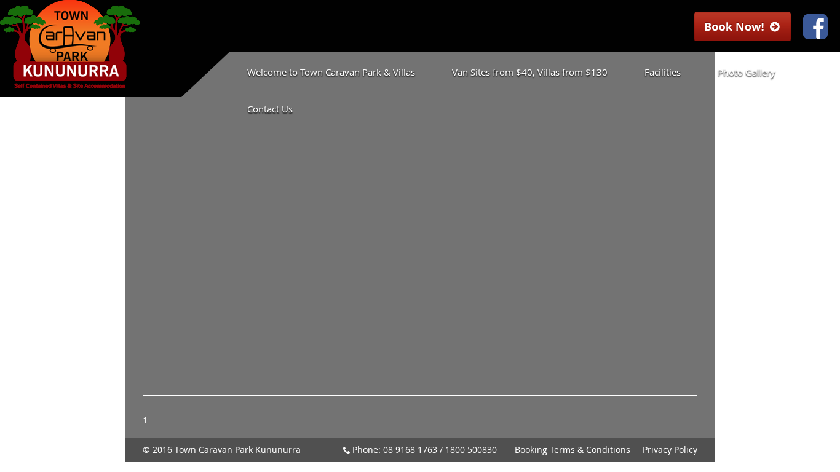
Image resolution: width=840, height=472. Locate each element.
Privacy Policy (670, 449)
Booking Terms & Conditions (572, 449)
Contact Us (270, 109)
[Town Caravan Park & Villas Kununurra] (70, 82)
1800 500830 (471, 449)
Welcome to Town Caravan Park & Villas (331, 72)
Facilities (662, 72)
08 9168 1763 (410, 449)
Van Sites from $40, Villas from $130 (530, 72)
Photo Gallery (746, 72)
